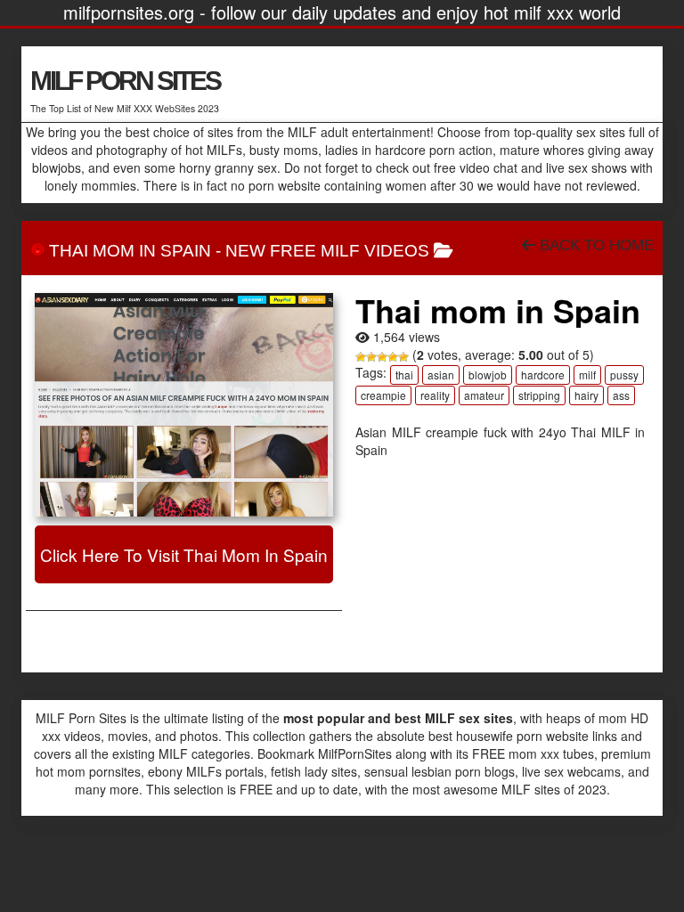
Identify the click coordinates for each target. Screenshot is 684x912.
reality (435, 395)
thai (404, 374)
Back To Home (594, 245)
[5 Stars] (403, 357)
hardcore (543, 374)
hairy (586, 395)
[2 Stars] (371, 357)
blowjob (487, 374)
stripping (539, 395)
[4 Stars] (392, 357)
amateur (484, 395)
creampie (383, 395)
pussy (624, 374)
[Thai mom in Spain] (184, 405)
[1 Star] (360, 357)
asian (441, 374)
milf (587, 374)
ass (621, 395)
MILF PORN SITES (125, 80)
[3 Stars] (382, 357)
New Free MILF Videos (327, 250)
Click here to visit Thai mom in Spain (184, 554)
